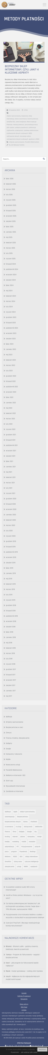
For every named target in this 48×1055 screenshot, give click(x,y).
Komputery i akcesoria (14, 754)
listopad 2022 (11, 381)
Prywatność (23, 852)
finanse (7, 832)
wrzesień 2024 (11, 275)
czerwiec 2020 (11, 515)
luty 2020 (9, 531)
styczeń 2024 (11, 312)
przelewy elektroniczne (31, 130)
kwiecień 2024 (11, 296)
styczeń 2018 (10, 664)
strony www (18, 862)
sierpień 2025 (11, 221)
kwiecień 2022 (11, 413)
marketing (15, 842)
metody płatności (18, 125)
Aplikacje (9, 717)
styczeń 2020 (10, 536)
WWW (26, 867)
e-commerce (9, 827)
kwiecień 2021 (10, 477)
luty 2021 (9, 488)
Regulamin (24, 999)
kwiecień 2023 (11, 360)
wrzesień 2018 (11, 621)
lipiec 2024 (10, 285)
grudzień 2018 (11, 605)
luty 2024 (9, 307)
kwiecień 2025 (11, 243)
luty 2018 (9, 659)
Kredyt (39, 837)
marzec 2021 (10, 483)
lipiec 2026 (9, 179)
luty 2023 (9, 371)
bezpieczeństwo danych (13, 822)
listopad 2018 (10, 611)
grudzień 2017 (11, 669)
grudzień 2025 (11, 205)
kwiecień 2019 (11, 584)
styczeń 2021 (10, 493)
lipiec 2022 (9, 397)
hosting (7, 837)
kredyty (7, 842)
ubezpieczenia (9, 867)
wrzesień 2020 (11, 509)
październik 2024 (12, 269)
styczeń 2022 (10, 429)
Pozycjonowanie (26, 847)
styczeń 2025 (10, 259)
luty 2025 (9, 253)
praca (7, 852)
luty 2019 (9, 595)
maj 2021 (9, 472)
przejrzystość (19, 130)
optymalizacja (9, 847)
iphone (22, 837)
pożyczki (37, 847)
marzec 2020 (10, 525)
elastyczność (28, 827)
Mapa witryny (24, 1004)
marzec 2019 (10, 589)
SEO (21, 857)
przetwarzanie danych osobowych (17, 133)
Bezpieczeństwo (22, 817)
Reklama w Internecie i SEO (15, 775)
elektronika (38, 827)
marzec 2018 (10, 653)
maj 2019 (9, 579)
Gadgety (9, 743)
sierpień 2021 (10, 456)
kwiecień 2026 (11, 184)
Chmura (8, 733)
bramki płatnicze (32, 119)
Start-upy (9, 781)
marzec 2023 (10, 365)
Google (8, 749)
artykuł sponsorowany (14, 116)
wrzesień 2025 (11, 216)
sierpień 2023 (11, 339)
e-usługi (18, 827)
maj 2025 (9, 237)
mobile (24, 842)
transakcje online (25, 136)
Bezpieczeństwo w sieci (14, 727)
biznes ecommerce (21, 119)
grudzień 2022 (11, 376)
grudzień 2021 (11, 435)
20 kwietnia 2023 (14, 110)
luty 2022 (9, 424)
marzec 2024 (10, 301)
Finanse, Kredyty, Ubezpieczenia (17, 738)
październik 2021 (12, 445)
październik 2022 (12, 387)
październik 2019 (12, 552)
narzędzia (32, 842)
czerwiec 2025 (11, 232)
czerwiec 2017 (11, 691)
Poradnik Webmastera (32, 142)
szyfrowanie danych (13, 136)
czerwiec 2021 (11, 467)
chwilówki (34, 822)
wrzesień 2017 (11, 680)
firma (14, 832)
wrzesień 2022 (11, 392)
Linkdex (24, 1010)
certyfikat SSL (11, 122)
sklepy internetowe (31, 857)
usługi (19, 867)
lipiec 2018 (9, 632)
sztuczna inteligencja (31, 862)
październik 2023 (12, 328)
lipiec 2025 (9, 227)
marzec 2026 (10, 189)
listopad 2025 (11, 211)
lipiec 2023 (9, 344)
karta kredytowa (21, 122)
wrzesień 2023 (11, 333)
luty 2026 (9, 195)
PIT (18, 847)
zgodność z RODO (34, 139)
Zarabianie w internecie (14, 791)
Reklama (7, 857)
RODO (30, 133)
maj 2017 (9, 696)
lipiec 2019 (9, 568)
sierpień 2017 (10, 685)
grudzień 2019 (11, 541)
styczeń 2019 (10, 600)
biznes (25, 822)
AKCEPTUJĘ (42, 1049)
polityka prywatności (21, 127)
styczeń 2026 (10, 200)
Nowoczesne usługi (13, 765)
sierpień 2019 (10, 563)
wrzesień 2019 (11, 557)
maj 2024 (9, 291)
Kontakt (24, 993)
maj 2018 (9, 643)
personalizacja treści (31, 125)
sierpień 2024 (11, 280)
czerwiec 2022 (11, 403)
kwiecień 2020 (11, 520)
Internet (15, 837)
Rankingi (32, 852)
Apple (15, 812)
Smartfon (8, 862)
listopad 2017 (10, 675)
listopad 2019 (10, 547)
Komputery (31, 837)
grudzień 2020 (11, 499)
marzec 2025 (10, 248)
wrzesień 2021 (11, 451)
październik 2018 (12, 616)
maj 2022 (9, 408)
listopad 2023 (11, 323)
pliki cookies (10, 127)
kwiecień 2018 (11, 648)
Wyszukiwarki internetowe (15, 786)
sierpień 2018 (10, 627)
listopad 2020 (11, 504)
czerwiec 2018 (11, 637)
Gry (35, 832)
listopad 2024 (11, 264)
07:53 (26, 110)
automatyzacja (9, 817)
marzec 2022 (10, 419)
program (14, 852)
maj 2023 (9, 355)
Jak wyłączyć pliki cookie (29, 1052)
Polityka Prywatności (24, 996)
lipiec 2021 (9, 461)
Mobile (8, 759)
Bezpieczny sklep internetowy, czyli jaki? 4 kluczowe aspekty (22, 69)
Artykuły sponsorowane (16, 142)
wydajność (34, 867)
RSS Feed (24, 1007)
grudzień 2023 (11, 317)
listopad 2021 (10, 440)
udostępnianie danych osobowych (17, 139)
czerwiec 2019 (11, 573)
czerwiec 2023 (11, 349)
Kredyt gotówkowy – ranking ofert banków (27, 971)
